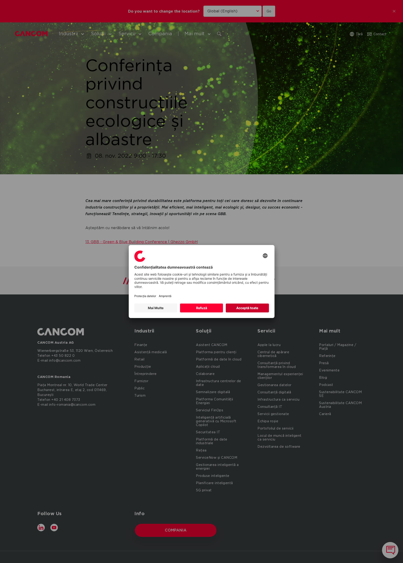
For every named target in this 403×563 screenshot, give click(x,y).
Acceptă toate (247, 308)
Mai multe (155, 308)
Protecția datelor (145, 296)
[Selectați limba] (265, 256)
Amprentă (165, 296)
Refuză (201, 308)
